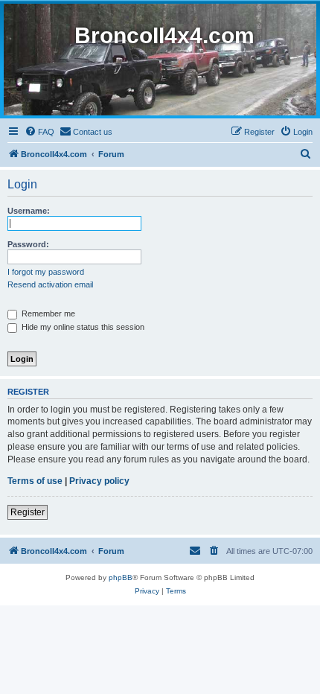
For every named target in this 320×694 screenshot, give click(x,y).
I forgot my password (45, 271)
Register (27, 512)
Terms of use (35, 481)
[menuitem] (39, 132)
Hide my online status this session (81, 326)
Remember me (47, 313)
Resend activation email (50, 284)
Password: (28, 244)
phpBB (120, 577)
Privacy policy (99, 481)
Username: (28, 210)
